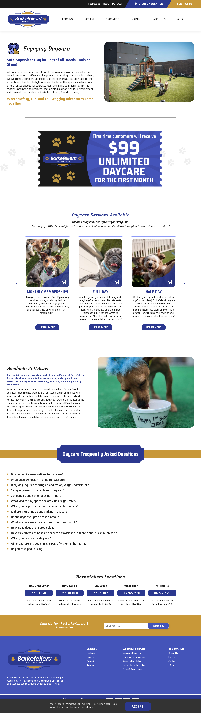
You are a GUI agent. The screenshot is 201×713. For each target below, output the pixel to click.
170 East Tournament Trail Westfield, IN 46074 (131, 602)
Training (136, 19)
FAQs (180, 19)
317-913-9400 (39, 593)
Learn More (47, 327)
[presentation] (17, 284)
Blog (106, 4)
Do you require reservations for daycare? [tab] (37, 474)
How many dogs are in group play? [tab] (32, 527)
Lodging (67, 19)
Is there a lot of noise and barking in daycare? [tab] (39, 511)
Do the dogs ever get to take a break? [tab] (35, 517)
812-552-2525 (162, 593)
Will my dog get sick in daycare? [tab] (31, 538)
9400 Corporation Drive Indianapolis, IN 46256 (39, 602)
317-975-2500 (131, 593)
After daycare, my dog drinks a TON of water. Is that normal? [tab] (50, 543)
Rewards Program (131, 653)
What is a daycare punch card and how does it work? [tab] (44, 522)
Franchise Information (133, 657)
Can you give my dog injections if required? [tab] (38, 490)
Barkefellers (28, 19)
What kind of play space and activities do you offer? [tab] (43, 501)
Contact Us (184, 4)
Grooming (112, 19)
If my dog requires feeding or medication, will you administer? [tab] (50, 485)
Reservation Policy (131, 661)
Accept (138, 707)
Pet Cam (117, 4)
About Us (159, 19)
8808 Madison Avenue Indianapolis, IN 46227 (69, 602)
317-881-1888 (70, 593)
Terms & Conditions (132, 669)
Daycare (89, 19)
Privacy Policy (86, 707)
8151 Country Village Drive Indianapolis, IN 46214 (100, 602)
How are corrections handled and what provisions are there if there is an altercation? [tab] (65, 533)
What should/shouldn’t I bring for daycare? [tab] (38, 479)
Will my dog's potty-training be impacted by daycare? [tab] (45, 506)
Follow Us (94, 4)
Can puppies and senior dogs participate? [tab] (37, 495)
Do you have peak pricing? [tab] (27, 549)
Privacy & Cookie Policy (133, 665)
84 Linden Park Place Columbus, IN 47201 (162, 602)
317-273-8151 (100, 593)
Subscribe (136, 626)
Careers (172, 657)
